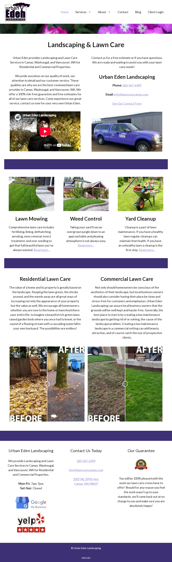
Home (65, 12)
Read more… (42, 250)
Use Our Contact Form (127, 103)
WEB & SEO (86, 558)
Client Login (156, 12)
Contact (123, 12)
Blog (138, 12)
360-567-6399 (131, 85)
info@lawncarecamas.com (131, 94)
